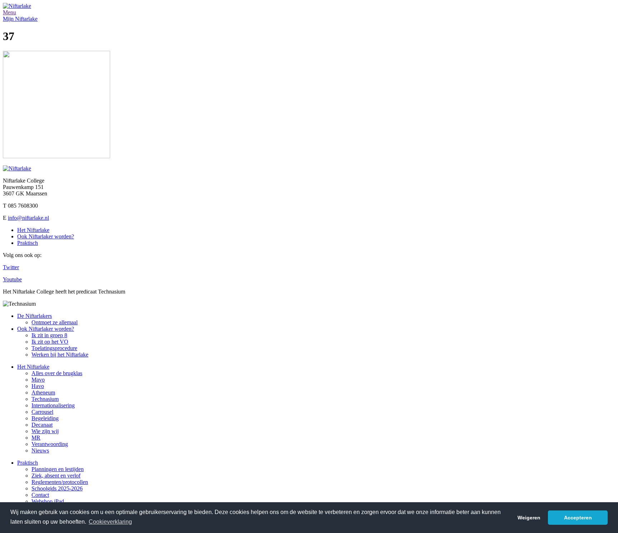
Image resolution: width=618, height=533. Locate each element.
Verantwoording (49, 444)
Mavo (38, 380)
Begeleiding (45, 418)
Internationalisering (53, 405)
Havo (37, 386)
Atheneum (43, 392)
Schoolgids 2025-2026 (57, 488)
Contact (40, 495)
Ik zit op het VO (49, 342)
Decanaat (42, 425)
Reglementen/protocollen (59, 482)
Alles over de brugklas (56, 373)
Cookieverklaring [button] (110, 522)
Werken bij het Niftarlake (59, 355)
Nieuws (40, 450)
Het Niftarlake (33, 230)
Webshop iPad (47, 501)
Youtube (12, 279)
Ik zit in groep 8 (49, 335)
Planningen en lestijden (57, 469)
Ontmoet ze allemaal (54, 322)
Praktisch (27, 243)
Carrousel (42, 412)
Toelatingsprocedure (54, 348)
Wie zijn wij (45, 431)
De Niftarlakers (34, 316)
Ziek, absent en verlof (55, 476)
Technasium (45, 399)
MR (35, 438)
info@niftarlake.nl (28, 218)
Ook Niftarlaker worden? (45, 236)
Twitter (11, 267)
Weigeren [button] (529, 517)
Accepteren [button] (578, 517)
